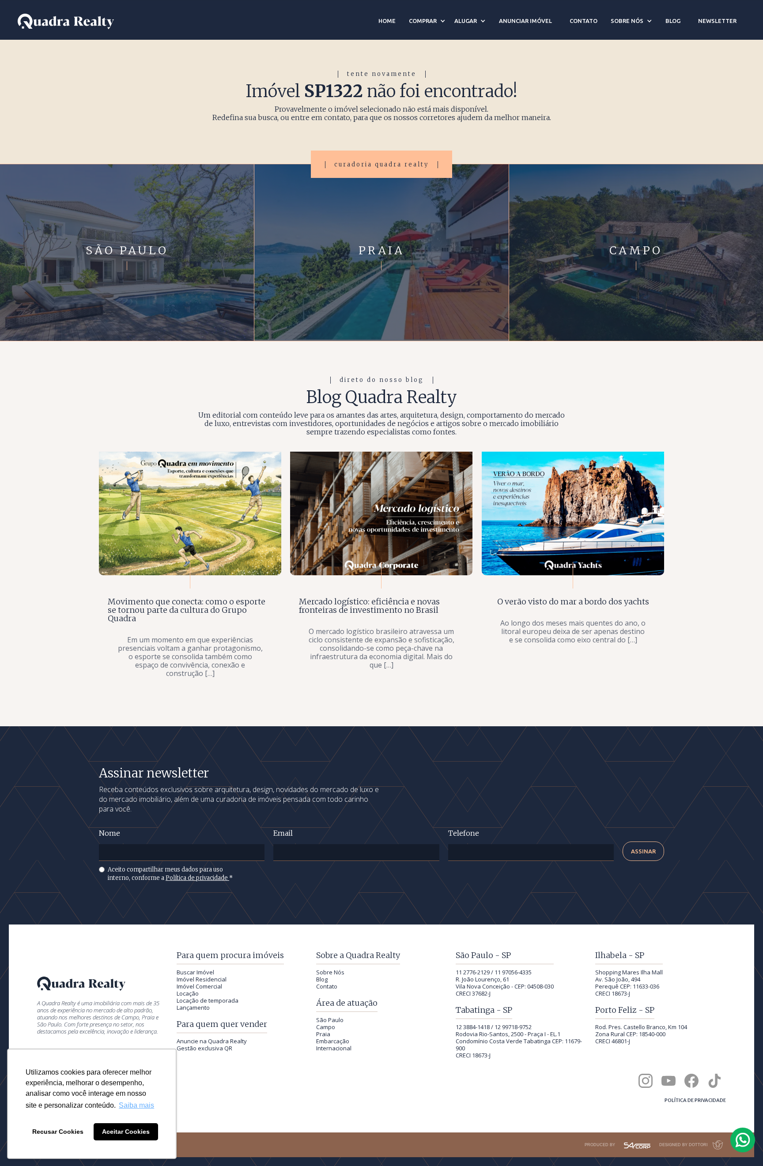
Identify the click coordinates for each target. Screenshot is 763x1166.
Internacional (333, 1048)
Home (387, 21)
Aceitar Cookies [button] (126, 1131)
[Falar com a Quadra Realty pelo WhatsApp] (743, 1140)
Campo (325, 1027)
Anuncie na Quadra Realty (212, 1041)
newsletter (717, 21)
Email (283, 833)
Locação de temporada (207, 1000)
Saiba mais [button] (136, 1105)
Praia (323, 1034)
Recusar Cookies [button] (57, 1131)
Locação (188, 993)
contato (583, 21)
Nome (109, 833)
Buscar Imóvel (195, 972)
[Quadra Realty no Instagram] (645, 1081)
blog (672, 21)
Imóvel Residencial (202, 979)
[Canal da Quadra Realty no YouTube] (668, 1081)
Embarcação (332, 1041)
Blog (322, 979)
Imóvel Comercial (199, 986)
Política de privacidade (197, 878)
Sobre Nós (330, 972)
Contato (326, 986)
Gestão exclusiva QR (204, 1048)
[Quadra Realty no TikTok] (714, 1081)
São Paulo (330, 1020)
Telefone (463, 833)
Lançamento (193, 1007)
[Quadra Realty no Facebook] (691, 1081)
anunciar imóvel (525, 21)
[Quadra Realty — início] (66, 21)
